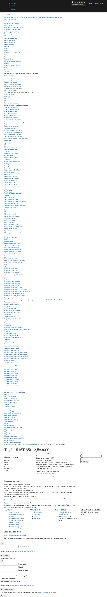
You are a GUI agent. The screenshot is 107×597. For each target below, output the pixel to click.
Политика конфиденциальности (15, 535)
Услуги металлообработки (17, 529)
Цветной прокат (9, 360)
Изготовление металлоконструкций (16, 138)
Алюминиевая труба (36, 444)
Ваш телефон (24, 570)
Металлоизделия (10, 36)
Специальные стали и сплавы (14, 235)
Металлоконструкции (16, 527)
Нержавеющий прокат (12, 268)
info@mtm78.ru (64, 514)
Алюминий (25, 444)
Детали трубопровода (11, 304)
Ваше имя (22, 564)
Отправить (5, 555)
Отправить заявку (7, 589)
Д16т (45, 444)
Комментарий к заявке (25, 576)
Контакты (12, 9)
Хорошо (3, 596)
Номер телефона (25, 547)
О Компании (13, 3)
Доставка (12, 5)
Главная (7, 444)
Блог (10, 7)
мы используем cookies (46, 592)
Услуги (6, 71)
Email (21, 567)
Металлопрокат (9, 172)
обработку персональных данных (23, 551)
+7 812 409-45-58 (65, 512)
